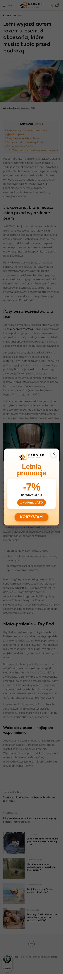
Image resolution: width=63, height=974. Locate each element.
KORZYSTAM (31, 517)
